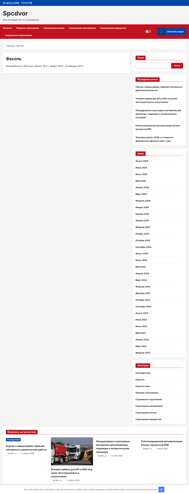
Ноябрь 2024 (142, 233)
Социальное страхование (18, 35)
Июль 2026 (141, 167)
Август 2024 (142, 253)
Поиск (140, 57)
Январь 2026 (142, 207)
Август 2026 (142, 161)
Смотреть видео (175, 31)
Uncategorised (143, 373)
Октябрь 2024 (143, 240)
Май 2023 (141, 333)
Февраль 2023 (143, 352)
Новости (7, 28)
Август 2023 (142, 313)
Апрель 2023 (142, 339)
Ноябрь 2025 (142, 214)
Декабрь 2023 (143, 293)
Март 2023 (141, 346)
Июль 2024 (141, 260)
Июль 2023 (141, 319)
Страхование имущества (113, 28)
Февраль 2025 (143, 227)
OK (161, 489)
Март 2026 (141, 194)
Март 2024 (141, 280)
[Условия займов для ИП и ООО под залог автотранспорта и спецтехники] (72, 451)
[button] (154, 32)
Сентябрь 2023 (143, 306)
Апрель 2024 (142, 273)
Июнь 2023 (141, 326)
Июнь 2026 (141, 174)
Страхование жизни (53, 28)
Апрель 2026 (142, 187)
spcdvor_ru (12, 453)
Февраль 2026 (143, 200)
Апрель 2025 (142, 220)
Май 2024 (141, 267)
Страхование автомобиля (82, 28)
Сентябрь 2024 (143, 247)
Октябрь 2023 (143, 300)
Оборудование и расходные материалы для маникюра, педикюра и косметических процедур (158, 114)
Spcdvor (15, 13)
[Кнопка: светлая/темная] (148, 31)
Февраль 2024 (143, 286)
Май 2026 (141, 181)
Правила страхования (27, 28)
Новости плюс (143, 386)
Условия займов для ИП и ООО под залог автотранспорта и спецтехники (71, 473)
